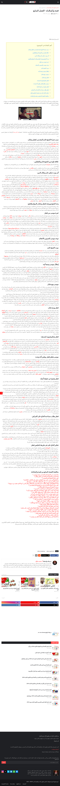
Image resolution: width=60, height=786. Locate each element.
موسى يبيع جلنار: (45, 74)
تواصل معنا (12, 783)
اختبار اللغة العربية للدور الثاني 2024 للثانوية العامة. (40, 665)
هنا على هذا (16, 132)
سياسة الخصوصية (4, 783)
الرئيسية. (24, 783)
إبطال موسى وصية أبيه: (43, 71)
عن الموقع (19, 783)
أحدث (3, 597)
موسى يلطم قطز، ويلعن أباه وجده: (41, 83)
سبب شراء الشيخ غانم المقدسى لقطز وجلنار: (38, 49)
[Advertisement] (30, 26)
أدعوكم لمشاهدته (55, 749)
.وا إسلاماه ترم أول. (41, 551)
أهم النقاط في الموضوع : (44, 45)
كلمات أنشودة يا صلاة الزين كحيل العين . (43, 652)
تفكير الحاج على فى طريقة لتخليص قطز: (39, 93)
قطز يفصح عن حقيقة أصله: (43, 86)
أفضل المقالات (55, 642)
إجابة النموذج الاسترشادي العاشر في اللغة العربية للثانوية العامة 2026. (36, 677)
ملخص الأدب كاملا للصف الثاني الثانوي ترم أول (50, 589)
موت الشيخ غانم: (45, 68)
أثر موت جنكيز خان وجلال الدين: (42, 55)
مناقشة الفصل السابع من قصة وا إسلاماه (40, 96)
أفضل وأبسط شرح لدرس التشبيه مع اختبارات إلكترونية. (39, 671)
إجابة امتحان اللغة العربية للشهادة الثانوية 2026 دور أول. (39, 646)
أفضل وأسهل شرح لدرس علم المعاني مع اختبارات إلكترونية (30, 589)
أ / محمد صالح (39, 561)
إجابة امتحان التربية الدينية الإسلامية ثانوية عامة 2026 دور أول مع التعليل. (36, 658)
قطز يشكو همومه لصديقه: (43, 80)
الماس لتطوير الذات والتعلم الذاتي (52, 7)
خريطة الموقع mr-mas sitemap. (44, 632)
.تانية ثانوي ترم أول (42, 7)
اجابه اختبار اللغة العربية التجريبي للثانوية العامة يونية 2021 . (38, 702)
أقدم (57, 597)
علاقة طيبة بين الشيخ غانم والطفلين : (40, 52)
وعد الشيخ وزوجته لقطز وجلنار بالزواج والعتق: (38, 59)
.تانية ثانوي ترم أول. (50, 551)
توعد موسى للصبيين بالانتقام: (42, 65)
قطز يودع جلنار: (45, 77)
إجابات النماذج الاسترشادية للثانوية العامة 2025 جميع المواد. (39, 695)
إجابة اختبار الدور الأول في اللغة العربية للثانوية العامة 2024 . (38, 683)
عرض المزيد (3, 574)
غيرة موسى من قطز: (44, 62)
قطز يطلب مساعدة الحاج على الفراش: (40, 90)
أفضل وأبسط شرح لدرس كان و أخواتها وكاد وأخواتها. (40, 689)
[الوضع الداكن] (1, 393)
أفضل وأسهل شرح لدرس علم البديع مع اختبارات (11, 589)
